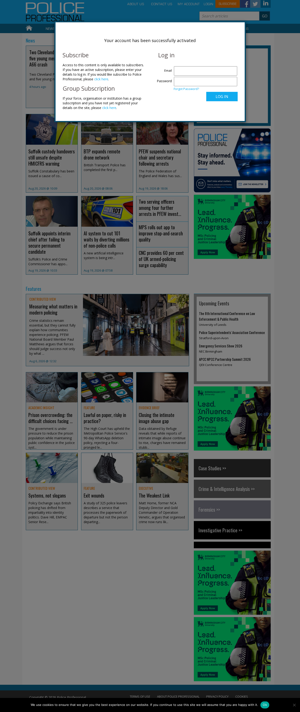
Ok (265, 705)
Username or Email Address (163, 68)
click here (101, 79)
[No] (294, 705)
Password (164, 81)
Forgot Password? (186, 89)
